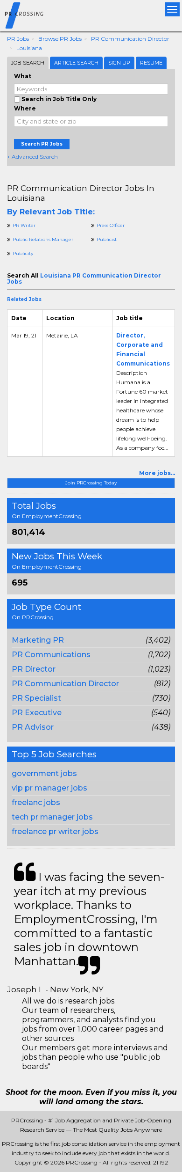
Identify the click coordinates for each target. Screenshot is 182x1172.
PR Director (34, 669)
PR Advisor (33, 727)
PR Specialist (36, 698)
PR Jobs (18, 38)
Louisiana (29, 47)
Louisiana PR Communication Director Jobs (84, 278)
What (22, 76)
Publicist (107, 239)
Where (25, 108)
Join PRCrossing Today (91, 483)
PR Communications (51, 654)
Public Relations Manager (43, 239)
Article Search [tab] (76, 62)
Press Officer (111, 225)
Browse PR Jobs (60, 38)
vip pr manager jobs (49, 788)
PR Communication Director (130, 38)
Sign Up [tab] (119, 62)
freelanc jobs (36, 802)
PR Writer (24, 225)
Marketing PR (38, 640)
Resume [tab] (151, 62)
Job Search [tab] (27, 62)
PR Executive (37, 712)
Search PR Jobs (42, 144)
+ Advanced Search (32, 156)
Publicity (23, 253)
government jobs (44, 773)
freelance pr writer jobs (55, 831)
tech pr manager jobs (52, 817)
